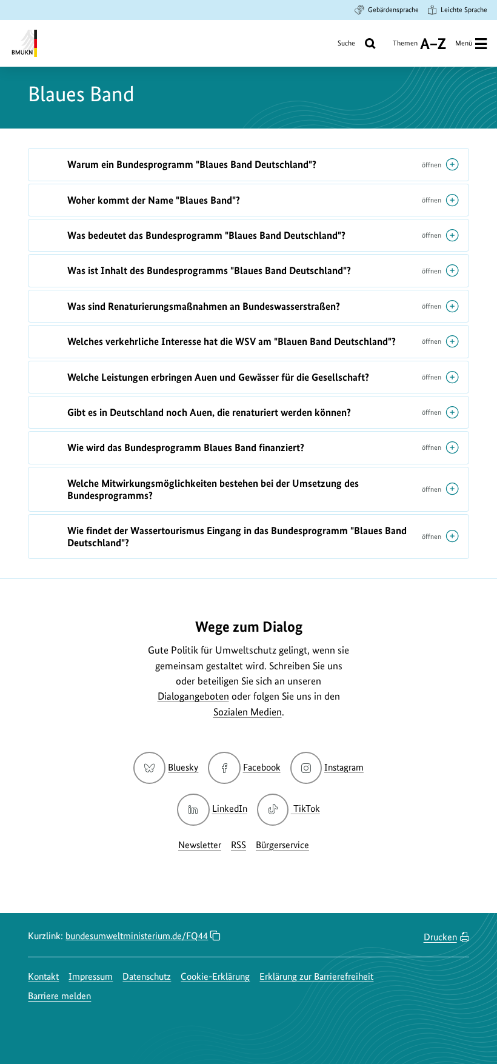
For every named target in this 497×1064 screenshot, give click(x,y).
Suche (346, 43)
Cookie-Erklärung (215, 976)
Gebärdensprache (393, 9)
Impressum (90, 976)
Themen (405, 47)
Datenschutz (146, 976)
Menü (463, 43)
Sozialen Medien (247, 712)
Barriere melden (59, 996)
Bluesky (183, 767)
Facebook (261, 767)
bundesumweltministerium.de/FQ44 (136, 936)
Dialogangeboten (193, 696)
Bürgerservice (282, 845)
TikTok (306, 808)
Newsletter (199, 845)
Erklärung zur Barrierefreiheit (316, 976)
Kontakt (43, 976)
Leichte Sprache (464, 9)
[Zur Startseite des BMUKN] (23, 43)
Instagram (344, 767)
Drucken (440, 937)
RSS (238, 845)
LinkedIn (229, 808)
